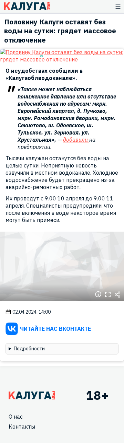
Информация (98, 294)
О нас (16, 416)
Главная (32, 395)
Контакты (22, 426)
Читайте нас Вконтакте (55, 328)
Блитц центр (26, 6)
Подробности (29, 349)
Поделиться (117, 294)
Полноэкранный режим (108, 294)
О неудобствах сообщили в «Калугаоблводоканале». (44, 74)
